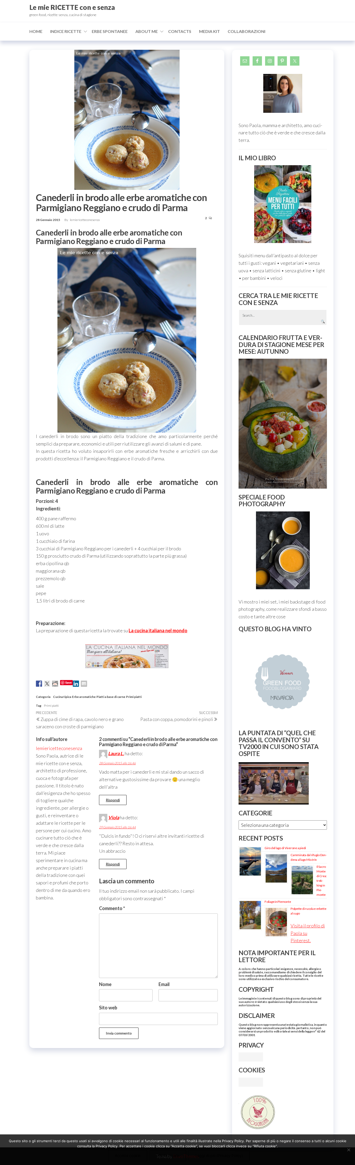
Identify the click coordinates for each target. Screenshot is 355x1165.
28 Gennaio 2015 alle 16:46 (117, 763)
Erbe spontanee (110, 31)
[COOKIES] (251, 1081)
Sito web (108, 1007)
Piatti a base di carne (110, 697)
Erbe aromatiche (84, 697)
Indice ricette (65, 31)
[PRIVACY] (251, 1056)
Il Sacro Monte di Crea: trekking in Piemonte (322, 881)
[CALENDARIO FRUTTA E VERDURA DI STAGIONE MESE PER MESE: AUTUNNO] (283, 424)
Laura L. (116, 753)
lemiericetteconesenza (85, 220)
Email (164, 984)
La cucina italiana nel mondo (158, 630)
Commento (112, 908)
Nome (105, 984)
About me (146, 31)
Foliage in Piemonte (278, 902)
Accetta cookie (127, 1155)
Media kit (209, 31)
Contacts (179, 31)
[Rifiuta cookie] (348, 1149)
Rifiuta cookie (167, 1155)
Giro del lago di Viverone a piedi (285, 848)
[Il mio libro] (283, 204)
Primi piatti (134, 697)
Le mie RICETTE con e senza (72, 7)
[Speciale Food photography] (283, 550)
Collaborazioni (246, 31)
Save (68, 682)
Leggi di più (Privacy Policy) (219, 1155)
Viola (113, 817)
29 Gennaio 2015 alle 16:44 (117, 827)
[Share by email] (84, 684)
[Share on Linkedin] (76, 684)
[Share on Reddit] (55, 684)
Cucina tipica (62, 697)
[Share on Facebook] (39, 684)
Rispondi (113, 800)
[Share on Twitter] (47, 684)
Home (35, 31)
